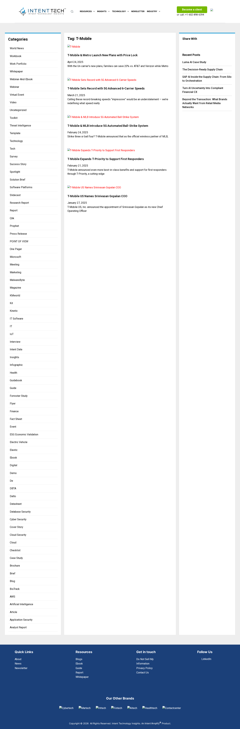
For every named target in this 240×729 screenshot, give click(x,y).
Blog (12, 581)
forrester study (19, 395)
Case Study (16, 558)
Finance (14, 411)
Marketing (15, 272)
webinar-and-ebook (21, 79)
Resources (86, 11)
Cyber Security (18, 519)
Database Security (20, 511)
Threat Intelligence (20, 125)
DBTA (13, 488)
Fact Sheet (16, 419)
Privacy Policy (144, 668)
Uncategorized (18, 110)
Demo (13, 473)
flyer (13, 403)
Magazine (15, 287)
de (11, 480)
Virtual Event (17, 94)
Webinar (14, 86)
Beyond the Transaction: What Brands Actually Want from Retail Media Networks (204, 103)
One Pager (16, 249)
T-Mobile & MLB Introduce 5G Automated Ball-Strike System (107, 125)
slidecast (15, 195)
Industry (152, 11)
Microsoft (15, 256)
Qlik (12, 218)
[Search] (72, 11)
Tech (12, 148)
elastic (13, 450)
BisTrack (15, 588)
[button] (189, 45)
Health (13, 372)
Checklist (15, 550)
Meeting (14, 264)
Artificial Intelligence (21, 604)
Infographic (16, 364)
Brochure (15, 565)
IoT (12, 334)
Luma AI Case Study (194, 62)
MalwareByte (17, 280)
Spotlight (15, 171)
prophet (14, 225)
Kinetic (14, 310)
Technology (119, 11)
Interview (15, 341)
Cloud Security (18, 534)
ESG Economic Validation (24, 434)
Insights (101, 11)
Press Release (18, 233)
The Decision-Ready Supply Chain (202, 69)
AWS (12, 596)
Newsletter (137, 11)
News (18, 663)
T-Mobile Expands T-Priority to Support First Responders (105, 159)
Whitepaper (16, 71)
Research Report (19, 202)
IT (11, 326)
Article (13, 612)
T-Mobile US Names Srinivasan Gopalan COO (97, 196)
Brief (12, 573)
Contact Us (142, 672)
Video (13, 102)
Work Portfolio (18, 63)
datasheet (16, 503)
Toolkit (13, 117)
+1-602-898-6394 (194, 14)
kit (11, 303)
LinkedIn (206, 659)
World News (17, 48)
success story (18, 164)
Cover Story (16, 527)
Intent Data (16, 349)
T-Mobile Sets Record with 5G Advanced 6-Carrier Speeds (106, 88)
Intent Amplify (153, 723)
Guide (13, 388)
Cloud (13, 542)
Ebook (13, 457)
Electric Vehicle (18, 442)
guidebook (16, 380)
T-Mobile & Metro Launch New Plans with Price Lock (102, 55)
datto (13, 496)
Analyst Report (18, 627)
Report (13, 210)
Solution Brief (17, 179)
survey (14, 156)
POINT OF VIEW (19, 241)
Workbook (15, 56)
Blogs (79, 659)
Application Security (21, 619)
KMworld (15, 295)
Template (15, 133)
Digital (13, 465)
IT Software (16, 318)
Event (13, 426)
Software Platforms (21, 187)
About (18, 659)
